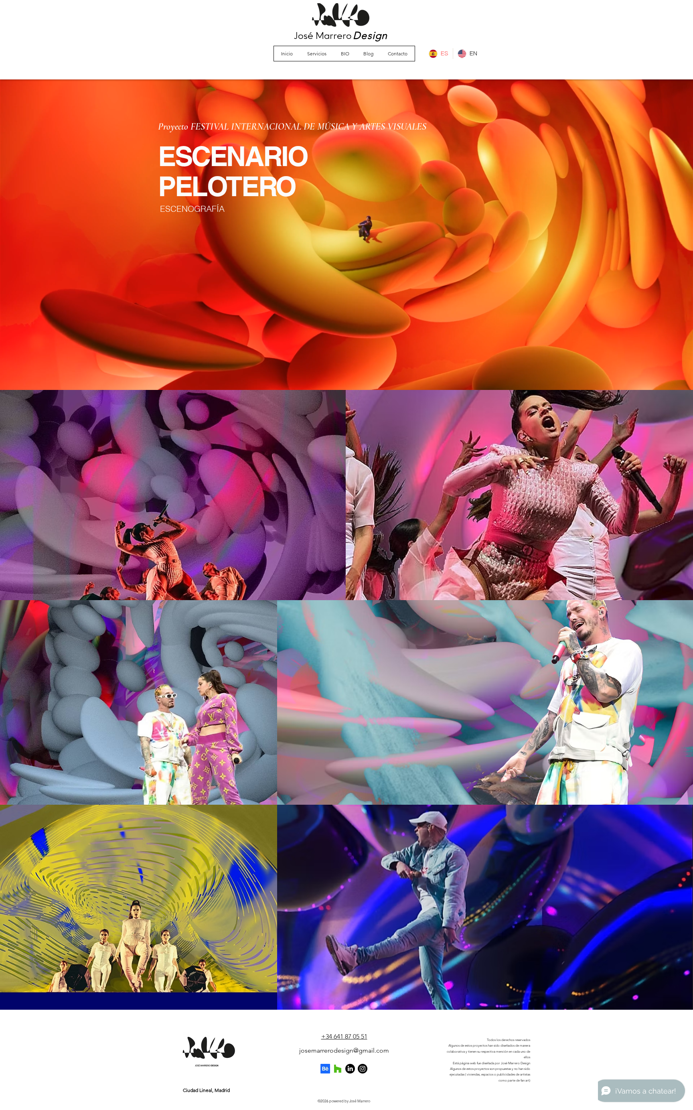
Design (370, 35)
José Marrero (323, 36)
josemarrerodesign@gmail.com (344, 1050)
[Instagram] (362, 1068)
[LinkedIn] (350, 1068)
